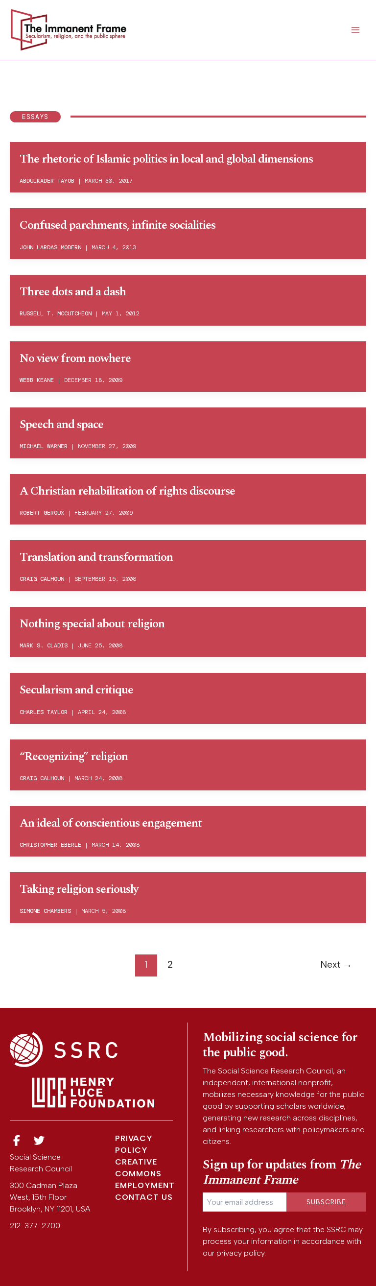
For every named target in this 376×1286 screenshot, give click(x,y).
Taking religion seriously (79, 889)
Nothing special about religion (92, 624)
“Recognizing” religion (74, 756)
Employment (145, 1185)
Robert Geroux (42, 513)
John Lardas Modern (50, 247)
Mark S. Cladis (44, 645)
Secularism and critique (76, 690)
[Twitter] (40, 1141)
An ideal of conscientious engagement (111, 823)
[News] (17, 1141)
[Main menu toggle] (355, 30)
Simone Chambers (45, 911)
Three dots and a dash (73, 292)
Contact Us (144, 1197)
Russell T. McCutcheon (56, 313)
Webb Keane (37, 380)
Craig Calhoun (42, 579)
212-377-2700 (35, 1225)
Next (336, 964)
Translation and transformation (96, 557)
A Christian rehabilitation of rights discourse (127, 491)
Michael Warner (44, 446)
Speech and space (61, 424)
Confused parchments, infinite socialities (117, 225)
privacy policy (240, 1253)
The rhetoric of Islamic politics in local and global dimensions (166, 159)
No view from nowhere (75, 358)
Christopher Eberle (50, 845)
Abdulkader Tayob (47, 181)
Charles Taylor (44, 712)
